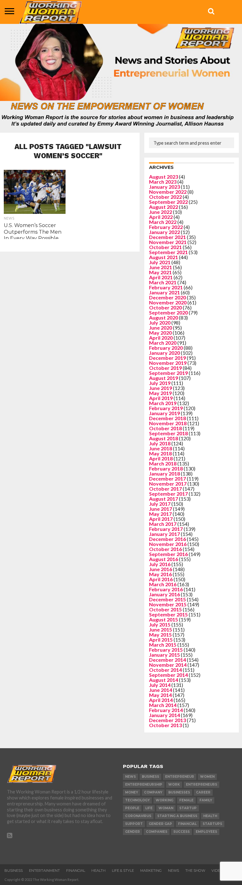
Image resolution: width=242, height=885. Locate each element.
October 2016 (165, 549)
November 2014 (168, 665)
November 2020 (168, 302)
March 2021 (162, 282)
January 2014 (164, 715)
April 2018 (161, 458)
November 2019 (168, 363)
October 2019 (165, 368)
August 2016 (163, 559)
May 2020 (160, 333)
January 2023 (164, 187)
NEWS (173, 870)
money (131, 792)
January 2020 (164, 353)
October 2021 (165, 247)
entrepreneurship (143, 784)
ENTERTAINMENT (44, 870)
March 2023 (162, 182)
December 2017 (167, 478)
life (149, 808)
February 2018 (166, 468)
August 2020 (163, 317)
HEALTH (98, 870)
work (174, 784)
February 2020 (166, 348)
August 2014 (163, 680)
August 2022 (163, 207)
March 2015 (162, 645)
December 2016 (167, 539)
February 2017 (166, 529)
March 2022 (162, 222)
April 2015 (161, 640)
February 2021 (166, 287)
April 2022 (161, 217)
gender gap (160, 824)
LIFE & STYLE (123, 870)
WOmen (207, 777)
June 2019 (160, 388)
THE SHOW (195, 870)
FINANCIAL (75, 870)
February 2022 (166, 227)
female (186, 800)
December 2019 (167, 358)
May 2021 (160, 272)
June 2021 (160, 267)
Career (203, 792)
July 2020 (159, 323)
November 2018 (168, 423)
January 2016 (164, 594)
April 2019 (161, 398)
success (181, 832)
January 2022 (164, 232)
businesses (179, 792)
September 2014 (168, 675)
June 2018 (160, 448)
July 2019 (159, 383)
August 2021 (163, 257)
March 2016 (162, 584)
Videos (218, 870)
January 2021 (164, 292)
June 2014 (160, 690)
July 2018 (159, 443)
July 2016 (159, 564)
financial (187, 824)
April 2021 (161, 277)
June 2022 (160, 212)
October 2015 (165, 609)
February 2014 (166, 710)
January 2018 (164, 473)
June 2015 (160, 629)
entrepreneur (179, 777)
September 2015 (168, 614)
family (205, 800)
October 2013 (165, 725)
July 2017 (159, 504)
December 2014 (167, 660)
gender (132, 832)
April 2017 (161, 519)
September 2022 (168, 202)
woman (165, 808)
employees (206, 832)
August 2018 (163, 438)
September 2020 (168, 312)
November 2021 (168, 242)
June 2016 (160, 569)
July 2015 (159, 624)
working (164, 800)
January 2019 (164, 413)
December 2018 (167, 418)
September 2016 (168, 554)
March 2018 (162, 463)
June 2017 (160, 509)
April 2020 (161, 338)
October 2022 (165, 197)
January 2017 (164, 534)
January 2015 (164, 655)
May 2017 (160, 514)
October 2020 (165, 307)
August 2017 (163, 499)
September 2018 (168, 433)
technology (137, 800)
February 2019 (166, 408)
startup (188, 808)
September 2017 (168, 494)
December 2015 (167, 599)
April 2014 (161, 700)
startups (212, 824)
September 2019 (168, 373)
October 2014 (165, 670)
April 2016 (161, 579)
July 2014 (159, 685)
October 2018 (165, 428)
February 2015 (166, 650)
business (150, 777)
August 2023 (163, 177)
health (210, 816)
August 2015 (163, 619)
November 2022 (168, 192)
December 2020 (167, 297)
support (134, 824)
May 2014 (160, 695)
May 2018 (160, 453)
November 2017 (168, 484)
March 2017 (162, 524)
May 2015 (160, 634)
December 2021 (167, 237)
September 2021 (168, 252)
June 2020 (160, 328)
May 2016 (160, 574)
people (132, 808)
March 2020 (162, 343)
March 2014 (162, 705)
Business (13, 870)
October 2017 (165, 489)
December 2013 (167, 720)
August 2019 (163, 378)
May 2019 (160, 393)
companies (156, 832)
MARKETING (151, 870)
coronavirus (138, 816)
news (130, 777)
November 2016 (168, 544)
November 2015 (168, 604)
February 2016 (166, 589)
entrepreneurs (201, 784)
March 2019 (162, 403)
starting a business (177, 816)
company (153, 792)
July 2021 (159, 262)
